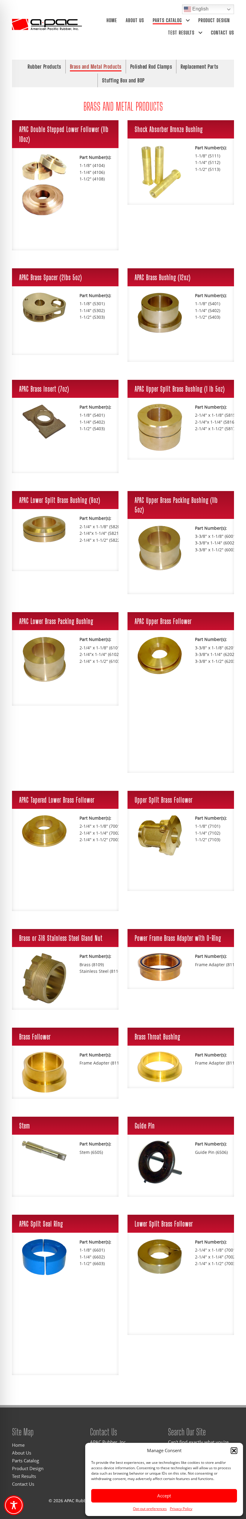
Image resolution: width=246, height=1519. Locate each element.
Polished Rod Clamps (151, 66)
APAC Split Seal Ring (41, 1224)
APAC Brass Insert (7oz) (44, 389)
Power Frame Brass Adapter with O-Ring (178, 938)
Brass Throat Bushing (157, 1036)
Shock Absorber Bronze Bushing (169, 129)
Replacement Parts (199, 66)
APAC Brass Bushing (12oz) (162, 277)
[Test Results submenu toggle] (200, 32)
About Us (135, 20)
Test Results (181, 32)
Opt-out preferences (150, 1508)
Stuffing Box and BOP (123, 80)
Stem (24, 1125)
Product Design (214, 20)
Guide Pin (145, 1125)
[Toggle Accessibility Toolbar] (13, 1505)
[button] (234, 1451)
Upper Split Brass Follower (164, 800)
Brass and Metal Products (96, 66)
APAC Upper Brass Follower (163, 621)
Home (111, 20)
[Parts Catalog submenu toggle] (188, 20)
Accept (164, 1496)
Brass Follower (35, 1036)
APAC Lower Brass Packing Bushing (56, 621)
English (199, 8)
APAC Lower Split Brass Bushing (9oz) (59, 500)
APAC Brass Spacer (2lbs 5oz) (50, 277)
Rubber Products (44, 66)
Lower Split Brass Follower (164, 1224)
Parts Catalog (167, 20)
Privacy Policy (181, 1508)
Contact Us (222, 32)
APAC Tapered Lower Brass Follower (56, 800)
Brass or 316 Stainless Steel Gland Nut (61, 938)
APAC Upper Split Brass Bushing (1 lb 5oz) (180, 389)
